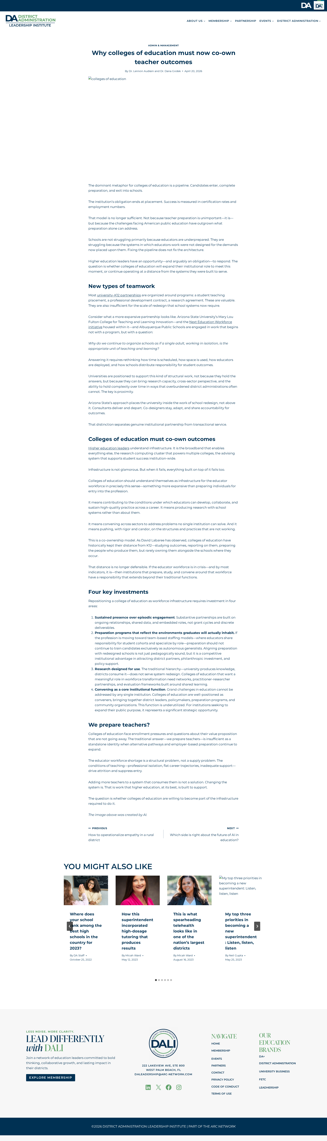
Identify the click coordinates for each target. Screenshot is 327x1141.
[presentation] (86, 890)
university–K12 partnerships (119, 295)
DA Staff (79, 955)
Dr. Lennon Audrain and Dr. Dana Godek (155, 71)
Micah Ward (133, 955)
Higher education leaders (108, 448)
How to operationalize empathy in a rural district (121, 834)
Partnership (245, 21)
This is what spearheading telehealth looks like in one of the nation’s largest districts (188, 931)
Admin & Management (163, 45)
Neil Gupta (236, 955)
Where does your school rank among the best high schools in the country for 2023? (86, 931)
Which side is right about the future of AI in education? (204, 834)
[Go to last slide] (70, 926)
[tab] (156, 980)
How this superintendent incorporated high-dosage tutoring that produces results (137, 931)
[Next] (257, 926)
